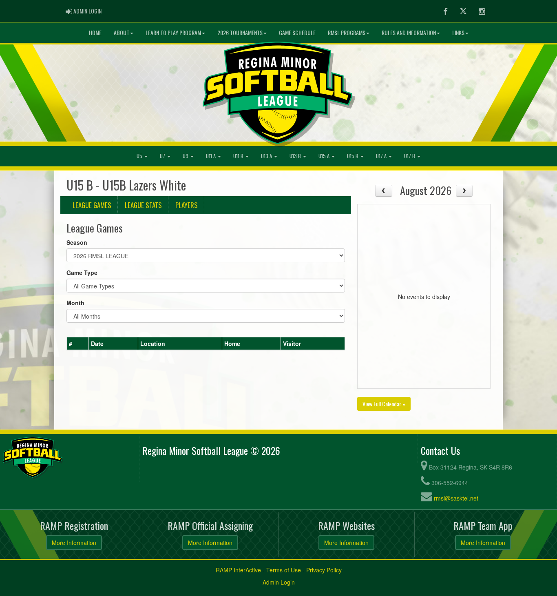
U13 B (296, 156)
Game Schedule (297, 32)
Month (75, 303)
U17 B (410, 156)
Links (458, 32)
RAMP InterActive (238, 570)
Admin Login (279, 582)
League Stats (143, 205)
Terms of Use (283, 570)
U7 (163, 156)
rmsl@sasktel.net (456, 498)
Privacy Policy (324, 570)
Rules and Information (409, 32)
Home (95, 32)
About (121, 32)
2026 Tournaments (240, 32)
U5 (140, 156)
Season (76, 242)
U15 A (324, 156)
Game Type (81, 272)
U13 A (267, 156)
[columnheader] (78, 343)
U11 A (211, 156)
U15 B (353, 156)
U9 (186, 156)
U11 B (239, 156)
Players (186, 205)
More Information (74, 542)
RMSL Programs (346, 32)
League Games (92, 205)
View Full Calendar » (383, 403)
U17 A (382, 156)
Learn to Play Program (173, 32)
